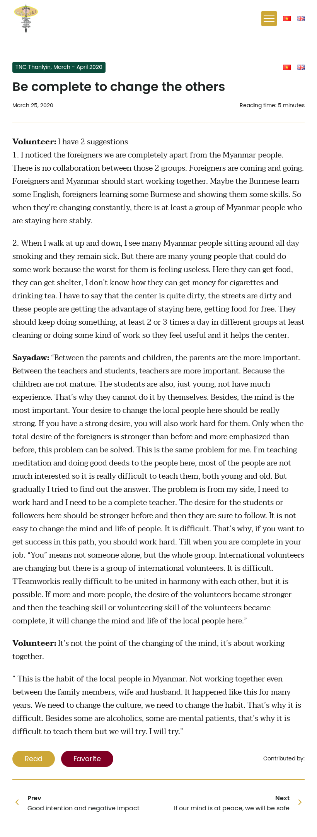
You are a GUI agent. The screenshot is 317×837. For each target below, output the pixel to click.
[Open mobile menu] (269, 18)
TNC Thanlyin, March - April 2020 (58, 67)
